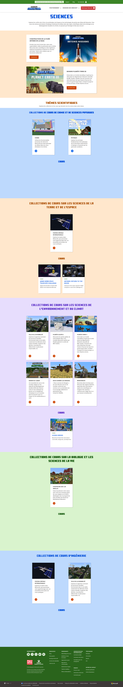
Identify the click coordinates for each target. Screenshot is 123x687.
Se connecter (81, 2)
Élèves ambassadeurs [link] (66, 671)
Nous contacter (60, 683)
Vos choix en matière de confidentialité (30, 683)
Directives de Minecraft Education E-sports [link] (34, 672)
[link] (88, 7)
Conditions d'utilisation (84, 683)
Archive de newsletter (54, 661)
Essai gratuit (52, 656)
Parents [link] (76, 668)
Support (67, 2)
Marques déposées (93, 683)
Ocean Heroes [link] (57, 435)
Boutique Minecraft (53, 658)
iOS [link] (86, 661)
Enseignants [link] (64, 651)
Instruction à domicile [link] (78, 672)
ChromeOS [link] (88, 656)
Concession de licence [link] (78, 657)
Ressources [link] (52, 651)
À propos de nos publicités (26, 685)
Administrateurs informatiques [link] (78, 652)
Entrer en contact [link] (91, 667)
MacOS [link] (87, 658)
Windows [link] (88, 653)
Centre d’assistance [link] (90, 672)
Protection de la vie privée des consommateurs (47, 683)
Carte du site (52, 663)
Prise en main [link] (77, 670)
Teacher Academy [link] (65, 669)
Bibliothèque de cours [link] (66, 653)
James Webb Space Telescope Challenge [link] (48, 282)
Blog (74, 2)
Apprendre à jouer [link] (65, 660)
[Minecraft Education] (34, 8)
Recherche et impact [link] (65, 666)
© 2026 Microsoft (35, 685)
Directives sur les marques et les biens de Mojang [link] (36, 669)
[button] (12, 683)
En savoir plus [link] (71, 87)
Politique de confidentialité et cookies (71, 683)
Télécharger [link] (89, 651)
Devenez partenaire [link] (90, 669)
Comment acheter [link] (78, 654)
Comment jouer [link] (77, 675)
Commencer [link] (34, 57)
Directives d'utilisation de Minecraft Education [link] (35, 671)
